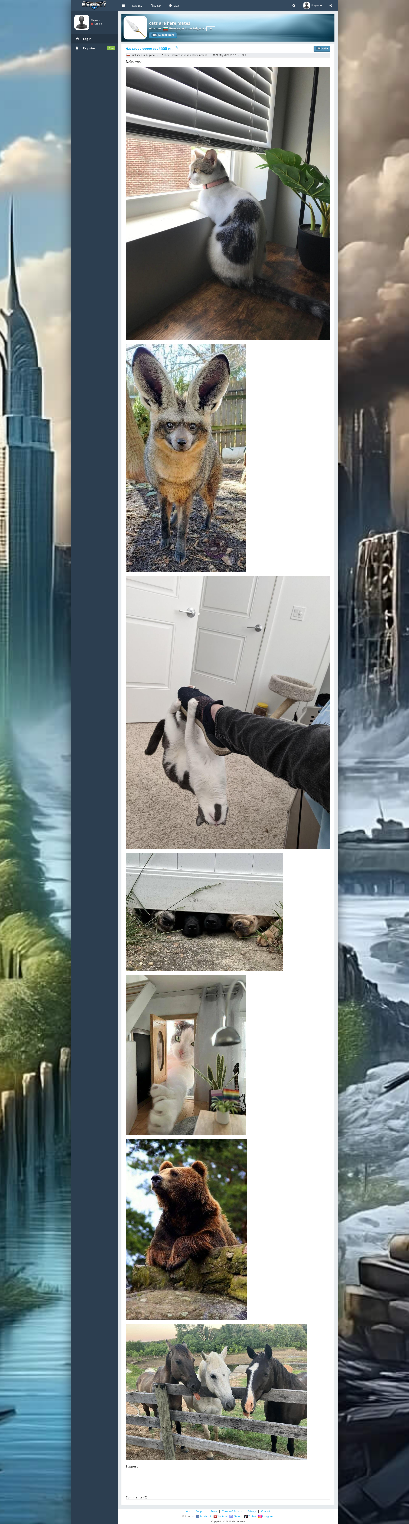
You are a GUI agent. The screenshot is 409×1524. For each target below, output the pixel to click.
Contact (265, 1511)
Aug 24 (157, 5)
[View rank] (210, 28)
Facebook (205, 1516)
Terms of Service (232, 1511)
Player (95, 20)
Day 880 (137, 5)
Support (200, 1511)
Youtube (222, 1516)
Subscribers (163, 35)
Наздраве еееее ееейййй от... (150, 48)
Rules (214, 1511)
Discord (237, 1516)
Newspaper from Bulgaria (186, 28)
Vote (322, 48)
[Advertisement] (227, 1482)
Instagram (268, 1516)
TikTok (252, 1516)
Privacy (252, 1511)
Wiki (188, 1511)
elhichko (155, 28)
